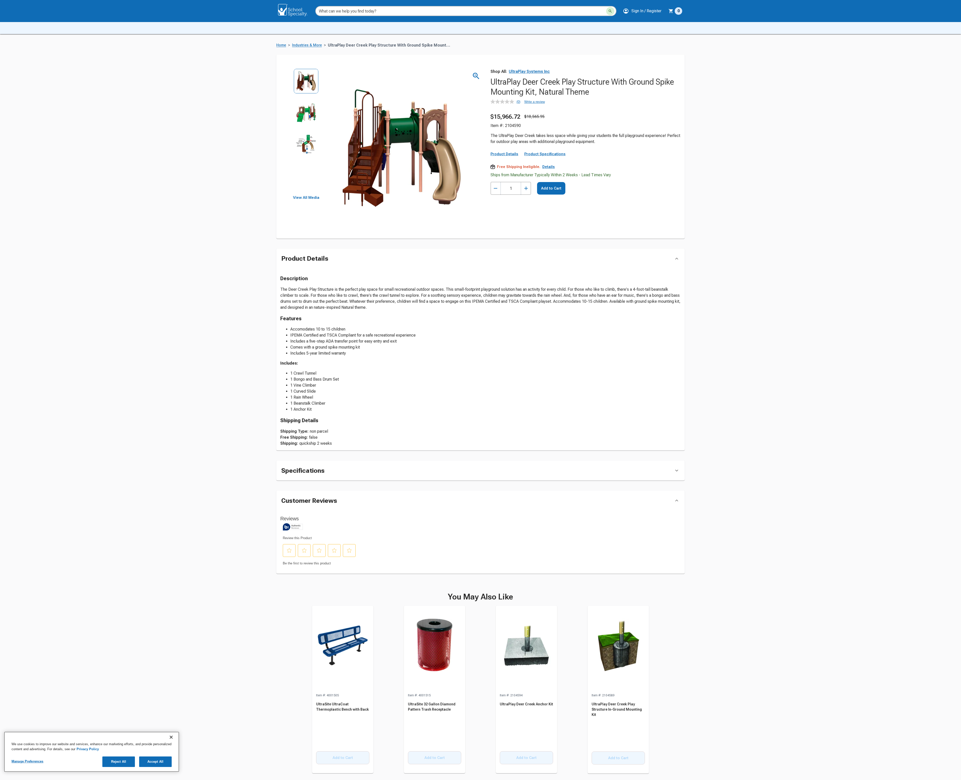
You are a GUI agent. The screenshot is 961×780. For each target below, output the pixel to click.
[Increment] (526, 188)
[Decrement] (496, 188)
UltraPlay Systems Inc (529, 71)
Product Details (504, 154)
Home (281, 45)
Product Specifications (545, 154)
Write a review (534, 102)
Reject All (118, 761)
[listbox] (306, 132)
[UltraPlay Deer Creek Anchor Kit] (526, 649)
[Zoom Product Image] (476, 76)
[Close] (171, 737)
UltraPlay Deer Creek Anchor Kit (526, 704)
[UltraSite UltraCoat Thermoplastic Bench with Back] (342, 649)
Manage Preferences (27, 761)
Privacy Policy (88, 749)
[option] (306, 84)
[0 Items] (670, 11)
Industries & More (307, 45)
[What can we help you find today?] (610, 11)
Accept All (155, 761)
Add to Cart (551, 188)
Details (548, 167)
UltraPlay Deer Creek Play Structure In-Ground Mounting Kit (617, 709)
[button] (642, 11)
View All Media (306, 197)
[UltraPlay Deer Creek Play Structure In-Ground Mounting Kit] (618, 649)
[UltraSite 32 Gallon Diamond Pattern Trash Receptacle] (434, 649)
